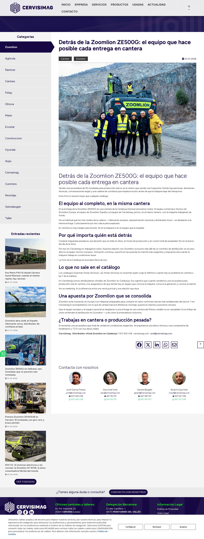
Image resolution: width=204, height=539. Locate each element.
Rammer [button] (10, 69)
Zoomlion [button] (11, 47)
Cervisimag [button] (12, 172)
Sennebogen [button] (13, 206)
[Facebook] (25, 512)
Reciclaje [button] (10, 195)
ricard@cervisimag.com (179, 393)
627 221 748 (180, 396)
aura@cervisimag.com (110, 393)
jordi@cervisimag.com (161, 333)
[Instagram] (19, 512)
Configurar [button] (131, 527)
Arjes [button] (8, 161)
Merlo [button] (8, 115)
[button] (31, 8)
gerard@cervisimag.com (144, 393)
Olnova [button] (9, 104)
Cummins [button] (11, 184)
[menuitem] (66, 4)
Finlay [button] (8, 92)
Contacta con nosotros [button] (128, 492)
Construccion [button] (13, 138)
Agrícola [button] (10, 58)
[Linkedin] (31, 512)
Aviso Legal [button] (163, 513)
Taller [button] (8, 218)
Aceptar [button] (183, 527)
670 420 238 (77, 396)
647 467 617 (146, 396)
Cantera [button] (10, 81)
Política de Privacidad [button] (167, 509)
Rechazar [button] (157, 527)
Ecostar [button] (10, 127)
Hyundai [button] (10, 149)
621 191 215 (111, 396)
